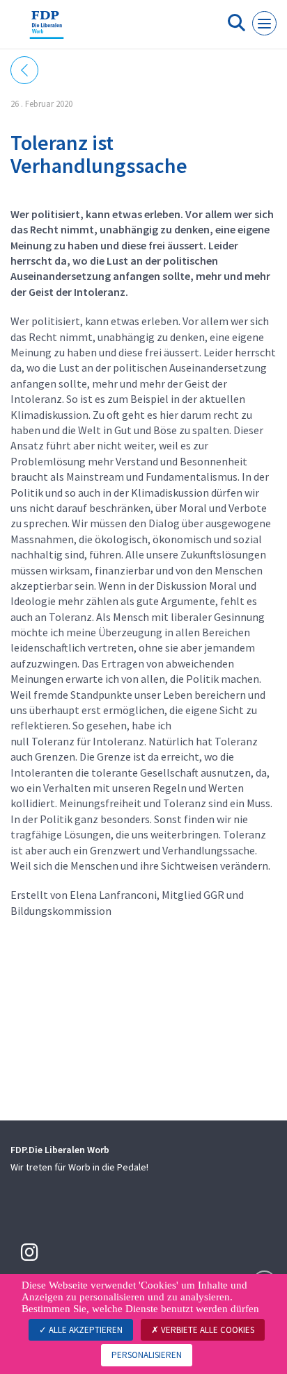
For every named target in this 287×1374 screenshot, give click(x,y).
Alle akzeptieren (85, 1330)
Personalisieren (146, 1355)
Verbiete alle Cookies (206, 1330)
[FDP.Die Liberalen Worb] (46, 30)
